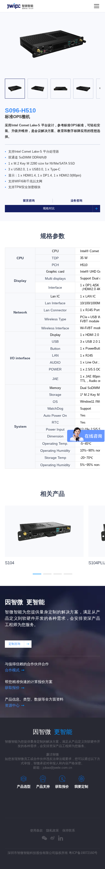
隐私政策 (52, 830)
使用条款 (36, 830)
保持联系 (68, 830)
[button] (32, 73)
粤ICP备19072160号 (83, 853)
